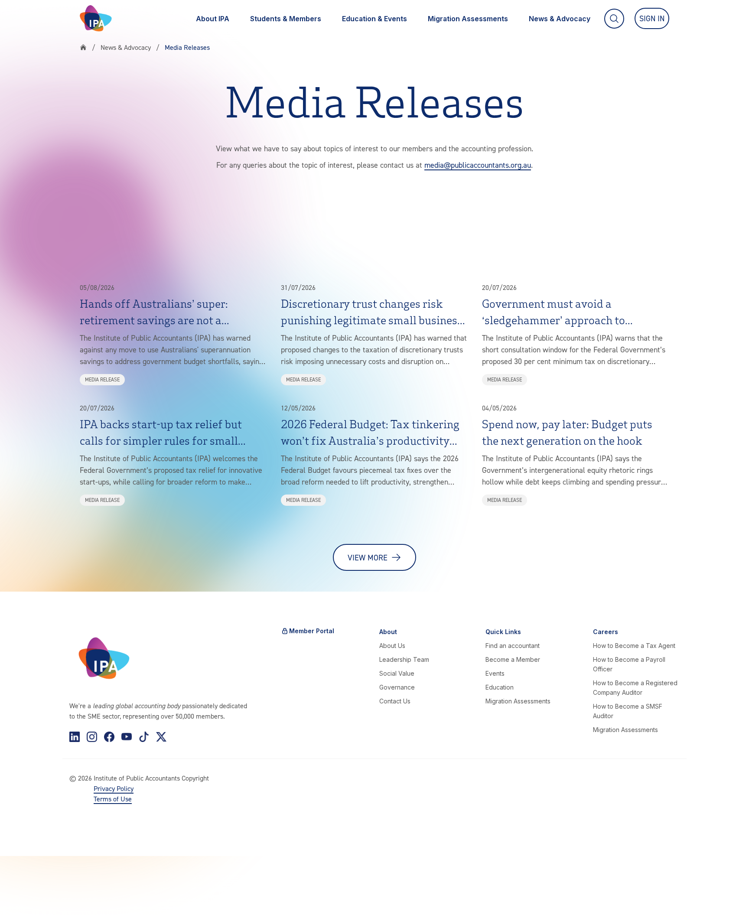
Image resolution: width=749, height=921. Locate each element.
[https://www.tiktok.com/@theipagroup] (144, 737)
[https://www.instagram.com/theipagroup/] (92, 737)
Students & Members (285, 18)
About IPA (212, 18)
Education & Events (374, 18)
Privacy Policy (114, 788)
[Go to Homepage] (96, 18)
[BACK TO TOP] (20, 900)
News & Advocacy (559, 18)
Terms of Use (113, 798)
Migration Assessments (468, 18)
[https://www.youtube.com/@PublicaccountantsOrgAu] (126, 737)
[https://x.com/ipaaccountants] (161, 737)
